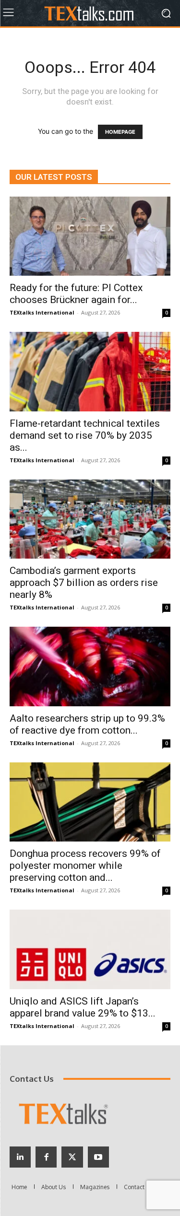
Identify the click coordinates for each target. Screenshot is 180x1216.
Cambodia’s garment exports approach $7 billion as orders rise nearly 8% (84, 582)
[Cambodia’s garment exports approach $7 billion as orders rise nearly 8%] (90, 519)
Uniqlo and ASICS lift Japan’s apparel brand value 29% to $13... (83, 1007)
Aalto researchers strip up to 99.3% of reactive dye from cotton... (87, 724)
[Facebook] (46, 1157)
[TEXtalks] (90, 13)
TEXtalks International (42, 312)
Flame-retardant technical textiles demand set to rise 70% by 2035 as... (85, 435)
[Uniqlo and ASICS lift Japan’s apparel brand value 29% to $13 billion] (90, 949)
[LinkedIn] (20, 1157)
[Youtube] (98, 1157)
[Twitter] (72, 1157)
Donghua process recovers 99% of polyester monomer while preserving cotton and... (85, 865)
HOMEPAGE (120, 132)
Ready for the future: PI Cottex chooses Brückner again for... (76, 293)
